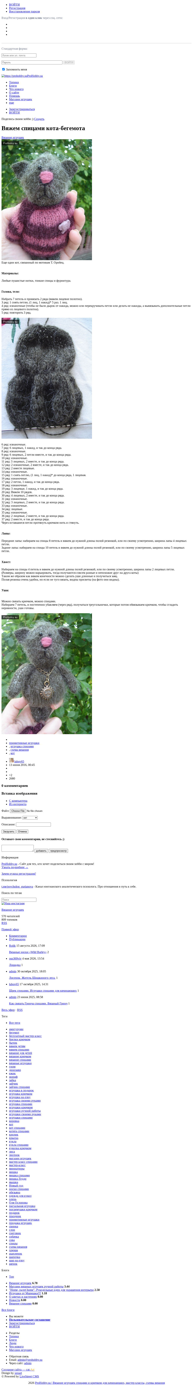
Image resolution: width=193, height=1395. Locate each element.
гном (12, 1066)
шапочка (14, 1257)
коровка (14, 1121)
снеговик (15, 1233)
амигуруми (16, 1029)
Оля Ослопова (18, 1202)
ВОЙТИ (14, 4)
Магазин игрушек (20, 99)
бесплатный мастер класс (25, 1036)
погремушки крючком (23, 1209)
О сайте (14, 92)
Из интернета (17, 804)
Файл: (5, 810)
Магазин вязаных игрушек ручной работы (36, 1286)
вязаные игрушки (20, 1063)
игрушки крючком (21, 1107)
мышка (13, 1182)
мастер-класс (17, 1165)
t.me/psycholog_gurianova (17, 886)
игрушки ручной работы (25, 1110)
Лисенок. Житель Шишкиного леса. (32, 977)
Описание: (8, 824)
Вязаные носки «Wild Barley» (28, 952)
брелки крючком (19, 1039)
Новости (14, 1300)
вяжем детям (17, 1046)
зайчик (13, 1083)
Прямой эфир (10, 929)
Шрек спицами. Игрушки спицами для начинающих (43, 990)
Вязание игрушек (13, 137)
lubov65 (19, 761)
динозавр (15, 1070)
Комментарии (18, 935)
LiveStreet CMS (29, 1376)
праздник (15, 1216)
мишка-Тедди (17, 1178)
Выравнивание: (12, 817)
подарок (14, 1212)
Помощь (14, 95)
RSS (4, 923)
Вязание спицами (20, 1303)
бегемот (14, 1032)
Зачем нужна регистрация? (19, 873)
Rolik (12, 945)
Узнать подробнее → (15, 867)
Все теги (14, 1022)
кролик (13, 1134)
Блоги (13, 85)
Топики (14, 82)
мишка (13, 1172)
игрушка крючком (20, 1093)
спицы (13, 1243)
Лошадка (15, 965)
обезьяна (14, 1192)
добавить (41, 850)
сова (12, 1240)
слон (12, 1229)
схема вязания (20, 749)
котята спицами (19, 1131)
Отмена (22, 831)
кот (13, 753)
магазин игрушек (20, 1158)
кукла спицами (18, 1144)
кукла (12, 1141)
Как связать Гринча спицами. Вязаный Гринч (38, 1003)
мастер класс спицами (23, 1161)
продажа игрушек (20, 1223)
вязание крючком (20, 1056)
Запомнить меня (16, 69)
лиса (12, 1151)
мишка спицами (19, 1175)
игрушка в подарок (21, 1090)
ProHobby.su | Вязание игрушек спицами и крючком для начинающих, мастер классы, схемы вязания (100, 1382)
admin (12, 971)
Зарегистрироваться (22, 109)
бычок (13, 1042)
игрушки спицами (21, 1117)
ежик (12, 1073)
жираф (13, 1076)
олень (12, 1199)
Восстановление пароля (24, 11)
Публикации (17, 939)
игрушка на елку (20, 1097)
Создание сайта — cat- (18, 1369)
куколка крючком (20, 1148)
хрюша (13, 1250)
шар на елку (17, 1260)
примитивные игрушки (24, 743)
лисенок (14, 1155)
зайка (12, 1080)
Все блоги (8, 1309)
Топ (11, 1276)
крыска (13, 1138)
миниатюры (17, 1168)
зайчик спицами (19, 1087)
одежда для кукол (20, 1195)
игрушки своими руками (25, 1114)
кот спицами (17, 1127)
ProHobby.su (9, 863)
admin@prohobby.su (30, 1359)
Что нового (16, 89)
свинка (13, 1226)
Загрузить (8, 831)
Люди (12, 1343)
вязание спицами (20, 1059)
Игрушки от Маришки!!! (25, 1293)
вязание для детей (20, 1053)
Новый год (16, 1185)
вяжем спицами (19, 1049)
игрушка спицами (22, 746)
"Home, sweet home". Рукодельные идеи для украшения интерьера (51, 1289)
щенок (13, 1263)
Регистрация (17, 8)
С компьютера (18, 800)
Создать (39, 119)
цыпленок (15, 1253)
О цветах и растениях (23, 1296)
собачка (14, 1236)
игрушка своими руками (25, 1100)
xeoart (18, 1373)
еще (11, 102)
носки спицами (19, 1189)
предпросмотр (58, 850)
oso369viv (15, 958)
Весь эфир (8, 1009)
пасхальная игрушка (22, 1206)
